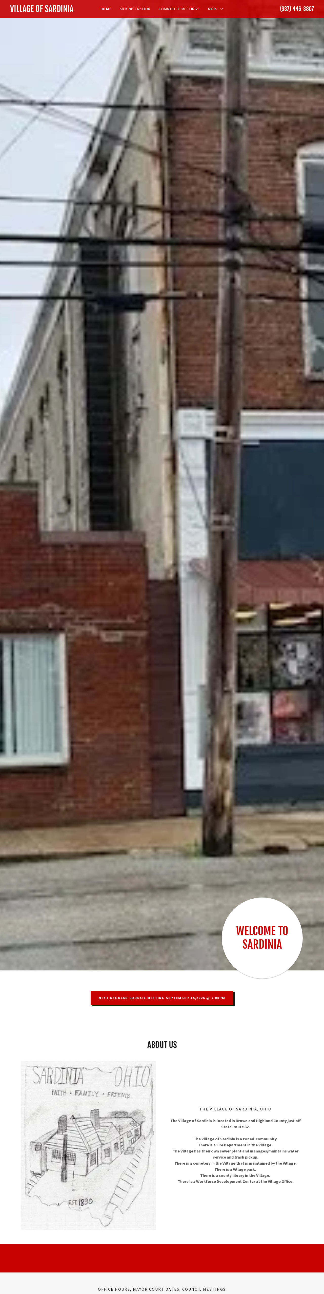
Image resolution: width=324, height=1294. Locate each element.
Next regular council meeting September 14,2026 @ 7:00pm (162, 998)
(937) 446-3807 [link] (297, 8)
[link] (48, 10)
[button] (216, 9)
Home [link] (106, 9)
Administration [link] (135, 9)
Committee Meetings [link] (179, 9)
